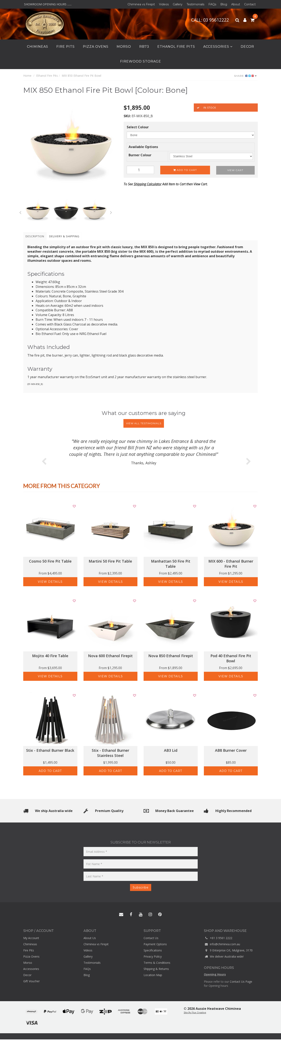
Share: (239, 75)
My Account (31, 938)
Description (35, 236)
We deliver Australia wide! (226, 956)
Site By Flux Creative (195, 1012)
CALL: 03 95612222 (210, 20)
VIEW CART (235, 170)
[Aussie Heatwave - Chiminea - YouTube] (140, 914)
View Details (50, 582)
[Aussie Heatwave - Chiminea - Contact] (121, 914)
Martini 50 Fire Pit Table (110, 561)
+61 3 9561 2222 (220, 938)
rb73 (144, 47)
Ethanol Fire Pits (176, 47)
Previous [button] (20, 212)
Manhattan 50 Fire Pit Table (170, 564)
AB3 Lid (170, 750)
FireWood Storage (140, 61)
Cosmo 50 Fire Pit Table (50, 561)
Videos (164, 4)
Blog (223, 4)
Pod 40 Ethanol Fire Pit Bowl (230, 658)
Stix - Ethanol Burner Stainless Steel (110, 753)
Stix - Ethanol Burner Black (50, 750)
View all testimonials (143, 423)
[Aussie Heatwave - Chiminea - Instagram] (150, 914)
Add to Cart (186, 169)
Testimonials (195, 4)
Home (27, 76)
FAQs (212, 4)
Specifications (153, 950)
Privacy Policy (153, 956)
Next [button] (111, 212)
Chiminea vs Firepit (141, 4)
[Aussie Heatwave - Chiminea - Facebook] (131, 914)
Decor (247, 47)
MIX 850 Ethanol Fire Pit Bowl (81, 76)
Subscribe (141, 887)
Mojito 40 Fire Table (50, 655)
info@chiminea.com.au (224, 944)
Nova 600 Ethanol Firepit (110, 655)
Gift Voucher (31, 981)
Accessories (216, 47)
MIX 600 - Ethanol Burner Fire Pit (230, 564)
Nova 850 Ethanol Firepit (170, 655)
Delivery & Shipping (64, 236)
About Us (90, 938)
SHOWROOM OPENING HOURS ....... (47, 4)
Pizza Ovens (95, 47)
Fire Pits (65, 47)
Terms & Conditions (157, 963)
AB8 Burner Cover (231, 750)
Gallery (177, 4)
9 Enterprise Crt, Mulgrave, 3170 (231, 950)
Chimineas (37, 47)
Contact (250, 4)
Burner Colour (140, 155)
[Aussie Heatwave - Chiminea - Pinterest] (160, 914)
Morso (124, 47)
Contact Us (151, 938)
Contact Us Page (241, 981)
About (235, 4)
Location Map (153, 975)
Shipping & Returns (156, 969)
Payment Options (155, 944)
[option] (70, 150)
